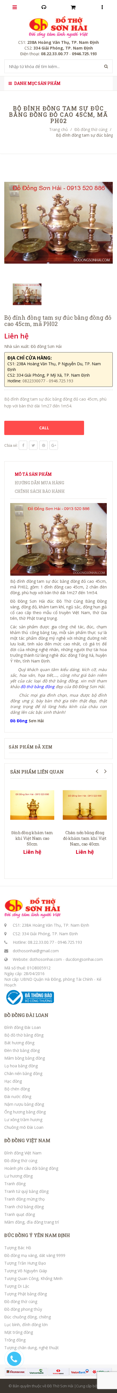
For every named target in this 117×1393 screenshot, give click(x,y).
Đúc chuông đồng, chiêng (27, 1317)
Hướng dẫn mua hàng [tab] (39, 482)
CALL (44, 427)
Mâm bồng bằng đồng (24, 1058)
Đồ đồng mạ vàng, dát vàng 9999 (34, 1255)
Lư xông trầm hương (23, 1119)
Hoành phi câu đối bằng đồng (31, 1168)
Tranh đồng (15, 1183)
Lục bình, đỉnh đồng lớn (26, 1324)
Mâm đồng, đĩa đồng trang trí (31, 1222)
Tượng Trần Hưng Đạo (25, 1263)
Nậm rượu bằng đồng (24, 1104)
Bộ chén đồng (17, 1089)
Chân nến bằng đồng (23, 1073)
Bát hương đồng (19, 1042)
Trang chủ (58, 129)
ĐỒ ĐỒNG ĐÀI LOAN (26, 1015)
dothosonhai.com (46, 959)
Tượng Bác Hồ (17, 1247)
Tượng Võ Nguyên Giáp (25, 1270)
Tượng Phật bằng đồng (25, 1293)
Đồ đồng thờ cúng (90, 129)
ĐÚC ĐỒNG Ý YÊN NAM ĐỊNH (37, 1235)
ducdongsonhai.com (84, 959)
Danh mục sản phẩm (36, 83)
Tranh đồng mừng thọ (24, 1199)
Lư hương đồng (18, 1176)
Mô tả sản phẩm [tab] (33, 474)
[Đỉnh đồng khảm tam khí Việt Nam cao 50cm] (32, 804)
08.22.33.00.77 (41, 942)
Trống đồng (15, 1340)
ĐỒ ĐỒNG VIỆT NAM (27, 1140)
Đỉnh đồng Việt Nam (22, 1153)
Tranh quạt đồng (19, 1214)
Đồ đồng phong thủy (23, 1309)
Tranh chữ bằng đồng (24, 1206)
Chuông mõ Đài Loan (23, 1127)
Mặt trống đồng (18, 1332)
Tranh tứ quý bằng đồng (26, 1191)
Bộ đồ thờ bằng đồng (23, 1035)
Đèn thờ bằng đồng (22, 1050)
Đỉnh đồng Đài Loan (22, 1027)
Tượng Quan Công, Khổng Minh (33, 1278)
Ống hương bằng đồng (25, 1112)
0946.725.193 (70, 942)
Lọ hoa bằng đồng (21, 1065)
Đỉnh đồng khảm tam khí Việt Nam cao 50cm (32, 838)
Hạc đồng (13, 1081)
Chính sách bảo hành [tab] (40, 491)
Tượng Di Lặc (16, 1286)
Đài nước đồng (17, 1096)
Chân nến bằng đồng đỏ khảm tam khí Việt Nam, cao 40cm (84, 838)
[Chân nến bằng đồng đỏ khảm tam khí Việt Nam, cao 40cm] (85, 804)
